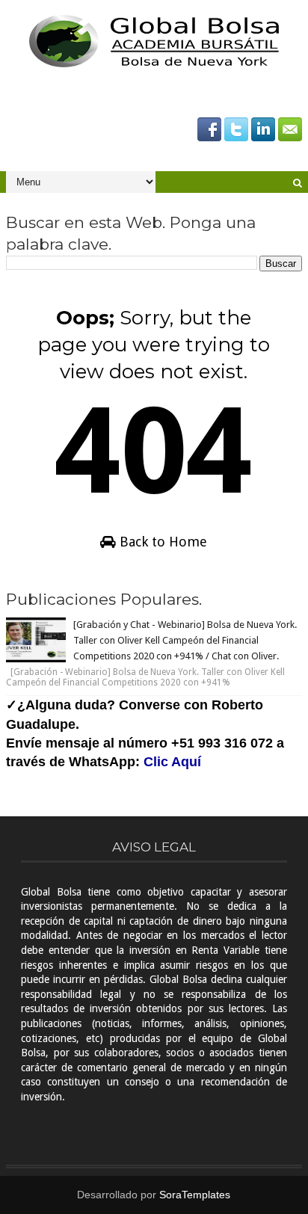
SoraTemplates (194, 1195)
